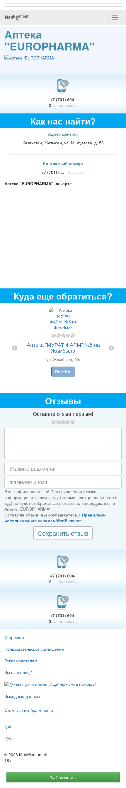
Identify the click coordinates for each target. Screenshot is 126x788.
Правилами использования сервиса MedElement (55, 517)
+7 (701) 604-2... (63, 102)
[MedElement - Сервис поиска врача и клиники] (16, 17)
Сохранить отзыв (63, 532)
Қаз (7, 726)
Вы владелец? (18, 672)
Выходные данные (22, 696)
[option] (63, 348)
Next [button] (111, 348)
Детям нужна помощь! (74, 684)
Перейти (63, 371)
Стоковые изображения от (29, 710)
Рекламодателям (20, 660)
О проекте (14, 637)
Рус (7, 738)
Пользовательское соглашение (34, 649)
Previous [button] (15, 348)
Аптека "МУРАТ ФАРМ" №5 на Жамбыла (63, 347)
